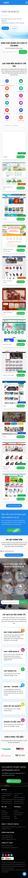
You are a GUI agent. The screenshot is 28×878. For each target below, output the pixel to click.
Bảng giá (3, 811)
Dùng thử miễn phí (13, 781)
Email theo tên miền (18, 801)
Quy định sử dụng (16, 866)
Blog (15, 816)
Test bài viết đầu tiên (8, 551)
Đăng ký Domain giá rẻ (6, 801)
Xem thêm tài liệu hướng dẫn (14, 555)
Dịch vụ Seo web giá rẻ (19, 799)
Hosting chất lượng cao (6, 803)
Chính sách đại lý (18, 814)
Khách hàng (4, 814)
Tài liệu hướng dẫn (5, 818)
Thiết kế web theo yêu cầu (7, 799)
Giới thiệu (16, 811)
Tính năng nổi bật (5, 816)
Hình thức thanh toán (19, 813)
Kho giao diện (4, 813)
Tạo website (21, 157)
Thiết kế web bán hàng (6, 793)
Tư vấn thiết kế (14, 530)
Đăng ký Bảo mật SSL (19, 803)
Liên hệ (15, 818)
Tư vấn (6, 28)
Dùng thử (14, 28)
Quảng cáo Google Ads (19, 797)
